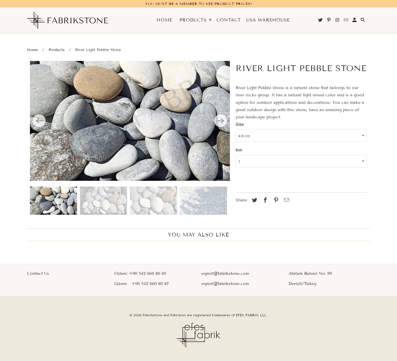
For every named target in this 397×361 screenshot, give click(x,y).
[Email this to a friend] (285, 200)
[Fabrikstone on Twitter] (320, 21)
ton (239, 149)
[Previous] (39, 120)
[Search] (363, 21)
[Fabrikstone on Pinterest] (329, 21)
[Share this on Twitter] (253, 200)
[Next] (220, 120)
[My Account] (354, 21)
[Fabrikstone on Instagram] (337, 21)
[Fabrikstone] (67, 20)
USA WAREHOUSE (268, 20)
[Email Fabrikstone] (346, 21)
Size (240, 124)
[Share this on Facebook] (264, 200)
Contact (229, 20)
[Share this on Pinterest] (275, 200)
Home (32, 50)
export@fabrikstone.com (225, 273)
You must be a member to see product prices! (198, 3)
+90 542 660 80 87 (150, 283)
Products (57, 50)
